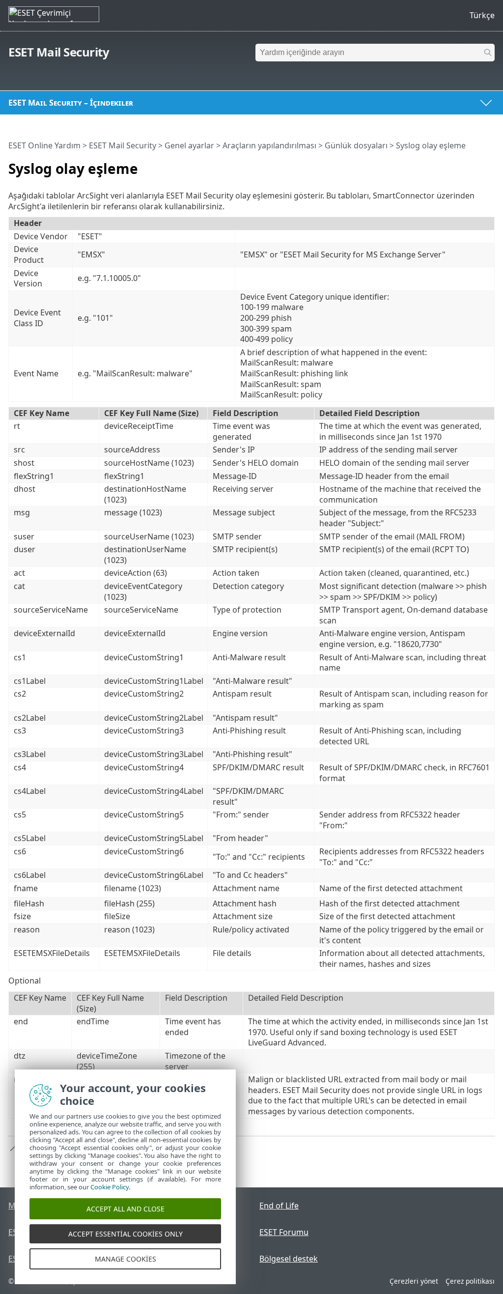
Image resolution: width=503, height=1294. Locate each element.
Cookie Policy (109, 1186)
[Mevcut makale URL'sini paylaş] (459, 164)
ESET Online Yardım (44, 145)
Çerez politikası (470, 1281)
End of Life (279, 1205)
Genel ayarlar (189, 145)
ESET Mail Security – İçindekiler (70, 102)
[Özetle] (489, 164)
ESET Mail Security (58, 52)
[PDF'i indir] (474, 164)
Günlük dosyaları (356, 145)
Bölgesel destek (288, 1258)
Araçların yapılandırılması (269, 145)
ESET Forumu (283, 1232)
